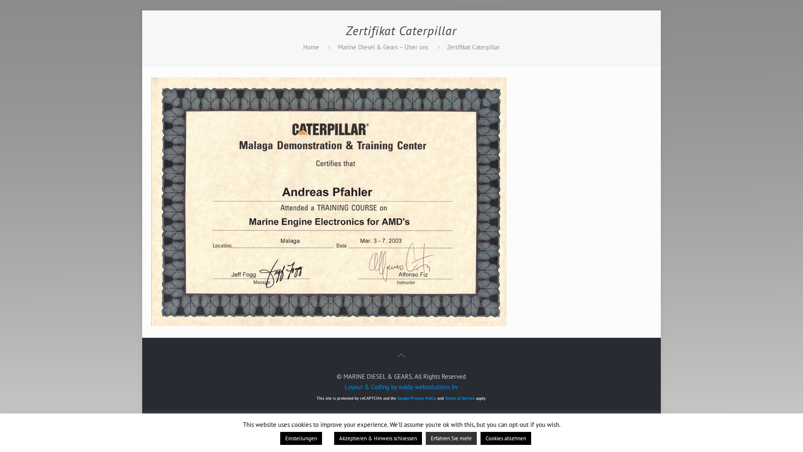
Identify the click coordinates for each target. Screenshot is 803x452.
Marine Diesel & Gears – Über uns (383, 47)
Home (311, 47)
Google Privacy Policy (416, 398)
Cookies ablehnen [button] (506, 438)
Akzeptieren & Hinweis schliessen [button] (378, 438)
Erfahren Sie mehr (451, 438)
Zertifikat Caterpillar (473, 47)
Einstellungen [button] (301, 438)
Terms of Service (460, 398)
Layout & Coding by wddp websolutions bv (401, 387)
